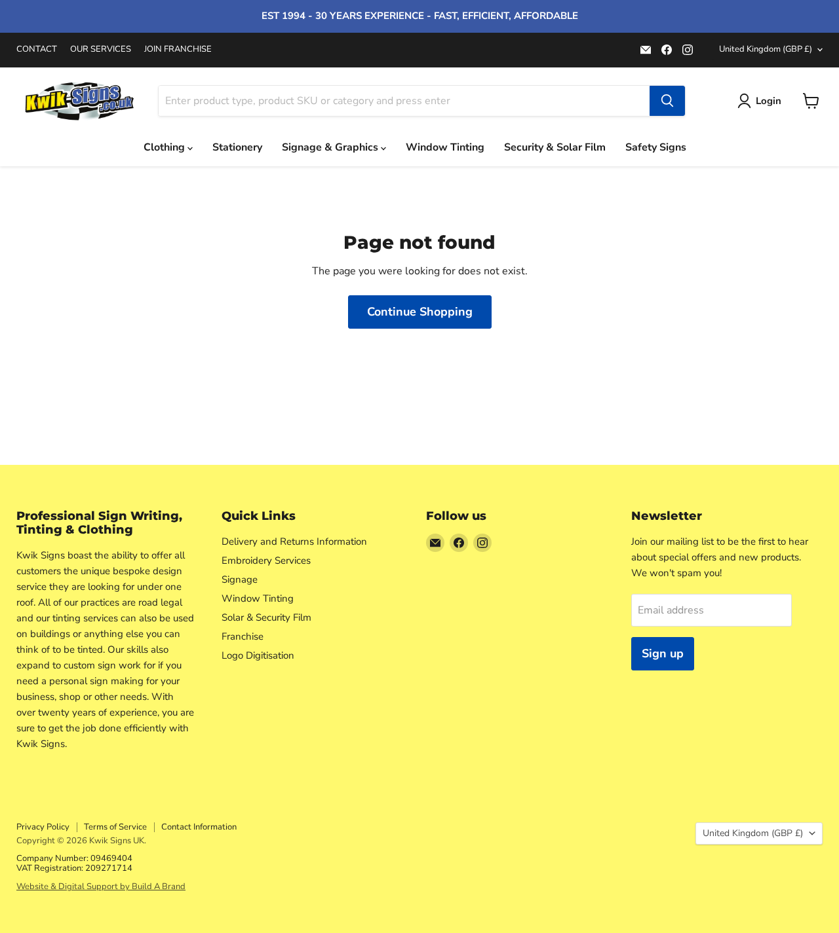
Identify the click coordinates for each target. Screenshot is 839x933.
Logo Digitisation (258, 655)
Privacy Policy (42, 827)
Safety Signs (655, 147)
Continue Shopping (420, 312)
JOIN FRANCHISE (178, 49)
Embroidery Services (266, 560)
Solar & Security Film (266, 617)
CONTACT (36, 49)
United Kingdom (765, 49)
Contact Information (199, 827)
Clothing (165, 147)
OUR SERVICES (100, 49)
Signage (240, 579)
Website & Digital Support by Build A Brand (100, 886)
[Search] (667, 101)
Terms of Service (115, 827)
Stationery (237, 147)
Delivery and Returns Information (294, 541)
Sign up (663, 653)
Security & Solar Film (555, 147)
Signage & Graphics (331, 147)
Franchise (242, 636)
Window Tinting (445, 147)
